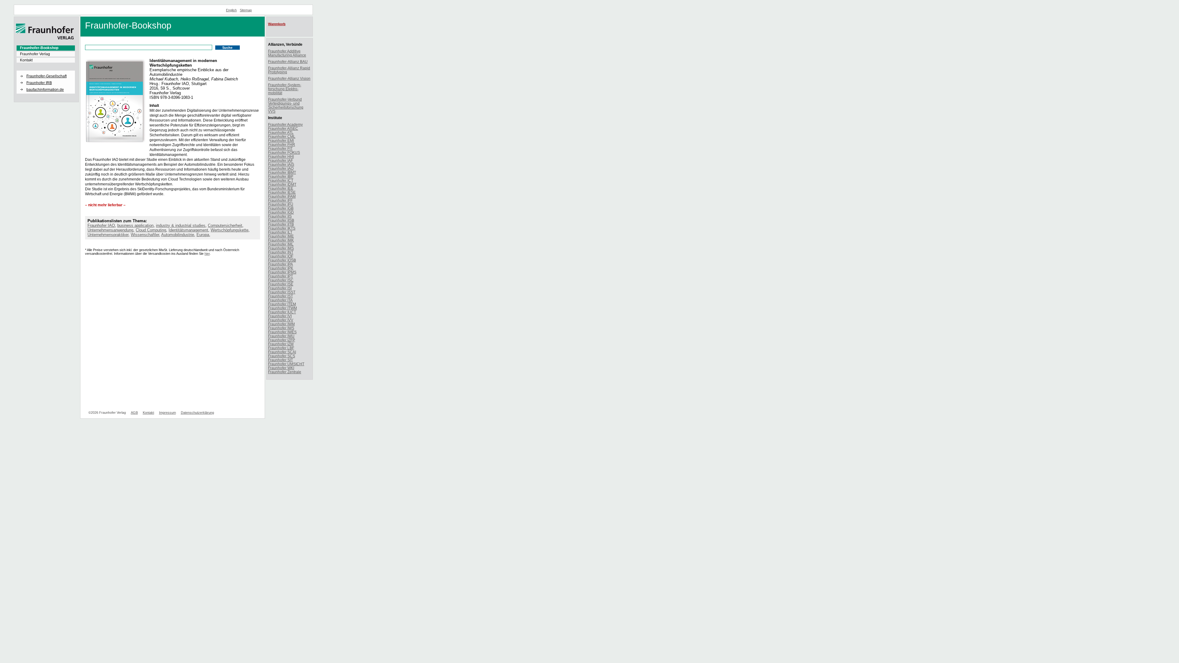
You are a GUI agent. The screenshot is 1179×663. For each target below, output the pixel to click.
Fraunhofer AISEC (283, 128)
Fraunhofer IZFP (281, 340)
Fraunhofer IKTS (281, 228)
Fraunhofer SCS (281, 356)
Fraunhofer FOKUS (284, 152)
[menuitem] (46, 47)
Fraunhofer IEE (280, 188)
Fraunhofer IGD (281, 212)
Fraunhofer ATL (281, 132)
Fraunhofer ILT (280, 232)
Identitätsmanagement (188, 230)
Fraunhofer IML (281, 244)
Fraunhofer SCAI (282, 352)
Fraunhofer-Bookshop (39, 48)
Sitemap (246, 10)
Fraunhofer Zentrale (284, 372)
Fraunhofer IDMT (282, 184)
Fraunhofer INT (280, 252)
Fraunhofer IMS (281, 248)
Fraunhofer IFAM (282, 196)
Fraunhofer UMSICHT (286, 364)
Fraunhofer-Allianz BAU (288, 62)
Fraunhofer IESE (282, 192)
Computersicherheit (225, 225)
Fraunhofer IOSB (282, 260)
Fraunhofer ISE (280, 284)
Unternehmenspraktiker (108, 234)
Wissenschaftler (145, 234)
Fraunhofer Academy (285, 124)
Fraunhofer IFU (280, 204)
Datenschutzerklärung (197, 412)
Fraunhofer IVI (280, 316)
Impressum (167, 412)
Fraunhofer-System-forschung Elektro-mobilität (284, 89)
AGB (134, 412)
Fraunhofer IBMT (282, 172)
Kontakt (26, 60)
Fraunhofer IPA (280, 264)
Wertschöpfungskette (229, 230)
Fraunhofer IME (281, 236)
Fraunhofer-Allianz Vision (289, 78)
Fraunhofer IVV (280, 320)
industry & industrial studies (180, 225)
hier (207, 253)
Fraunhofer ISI (280, 288)
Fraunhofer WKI (281, 368)
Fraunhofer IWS (281, 328)
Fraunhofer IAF (280, 160)
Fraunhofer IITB (281, 224)
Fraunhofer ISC (281, 280)
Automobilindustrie (177, 234)
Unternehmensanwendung (110, 230)
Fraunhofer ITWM (282, 308)
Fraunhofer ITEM (282, 304)
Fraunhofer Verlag (35, 54)
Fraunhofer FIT (280, 148)
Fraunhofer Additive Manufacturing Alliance (287, 53)
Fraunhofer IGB (281, 208)
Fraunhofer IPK (280, 268)
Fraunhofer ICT (280, 180)
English (231, 10)
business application (135, 225)
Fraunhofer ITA (280, 300)
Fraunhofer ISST (281, 292)
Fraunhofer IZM (281, 344)
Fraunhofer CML (281, 136)
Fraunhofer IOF (280, 256)
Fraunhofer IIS (280, 216)
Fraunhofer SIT (280, 360)
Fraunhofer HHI (281, 156)
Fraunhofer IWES (282, 332)
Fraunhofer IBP (280, 176)
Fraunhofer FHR (281, 144)
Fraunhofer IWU (281, 336)
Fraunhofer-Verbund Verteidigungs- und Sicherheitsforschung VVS (285, 105)
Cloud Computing (151, 230)
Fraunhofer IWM (281, 324)
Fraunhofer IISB (281, 220)
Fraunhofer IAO (101, 225)
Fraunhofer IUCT (282, 312)
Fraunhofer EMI (281, 140)
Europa (202, 234)
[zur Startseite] (45, 38)
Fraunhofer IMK (281, 240)
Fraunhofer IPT (280, 276)
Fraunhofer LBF (281, 348)
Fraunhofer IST (280, 296)
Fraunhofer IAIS (281, 164)
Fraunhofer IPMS (282, 272)
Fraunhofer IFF (280, 200)
